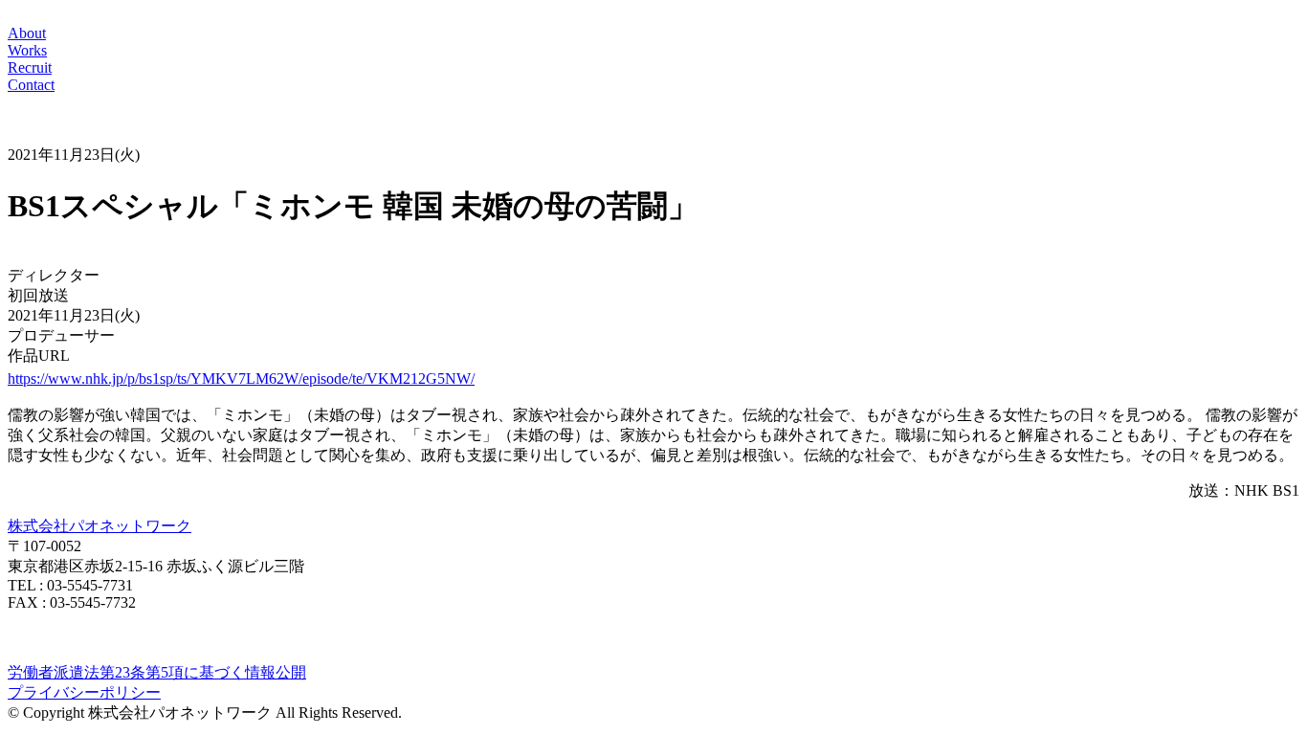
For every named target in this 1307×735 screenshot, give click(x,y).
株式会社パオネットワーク (99, 526)
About (27, 33)
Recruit (30, 67)
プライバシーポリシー (84, 692)
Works (27, 50)
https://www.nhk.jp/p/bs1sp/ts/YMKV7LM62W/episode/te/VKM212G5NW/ (241, 378)
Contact (31, 85)
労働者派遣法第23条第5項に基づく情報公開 (157, 672)
